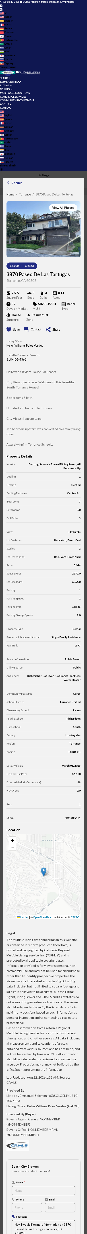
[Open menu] (1, 169)
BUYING (4, 85)
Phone (21, 1199)
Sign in (13, 66)
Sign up (4, 66)
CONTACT (6, 107)
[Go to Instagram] (1, 9)
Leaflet (24, 917)
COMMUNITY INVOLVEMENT (17, 100)
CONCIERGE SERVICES (13, 96)
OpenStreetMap (42, 917)
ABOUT (4, 104)
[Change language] (3, 13)
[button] (43, 872)
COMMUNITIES (9, 81)
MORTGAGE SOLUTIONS (15, 92)
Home (10, 194)
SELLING (5, 89)
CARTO (75, 917)
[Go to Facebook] (1, 5)
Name (20, 1182)
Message (21, 1216)
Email (53, 1199)
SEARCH (5, 77)
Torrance (25, 194)
